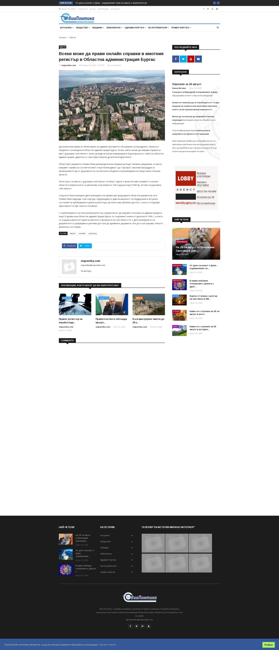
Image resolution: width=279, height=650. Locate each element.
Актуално (66, 27)
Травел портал (180, 27)
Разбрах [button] (268, 645)
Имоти (72, 37)
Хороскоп (83, 9)
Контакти (115, 9)
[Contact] (217, 8)
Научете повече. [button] (108, 644)
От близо (176, 311)
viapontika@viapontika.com (93, 265)
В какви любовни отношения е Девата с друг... (202, 284)
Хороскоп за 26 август (186, 84)
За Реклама (103, 9)
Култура (176, 296)
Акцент (175, 326)
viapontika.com (68, 65)
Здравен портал (134, 27)
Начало (62, 37)
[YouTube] (148, 626)
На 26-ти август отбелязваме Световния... (83, 538)
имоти (72, 233)
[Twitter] (208, 8)
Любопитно (113, 27)
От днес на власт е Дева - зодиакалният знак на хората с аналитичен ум (111, 3)
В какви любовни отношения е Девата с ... (86, 569)
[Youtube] (212, 8)
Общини (97, 27)
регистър (93, 233)
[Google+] (142, 626)
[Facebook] (203, 8)
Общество (82, 27)
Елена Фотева (179, 88)
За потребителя (157, 27)
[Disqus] (112, 382)
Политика (66, 298)
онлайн (82, 233)
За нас (93, 9)
